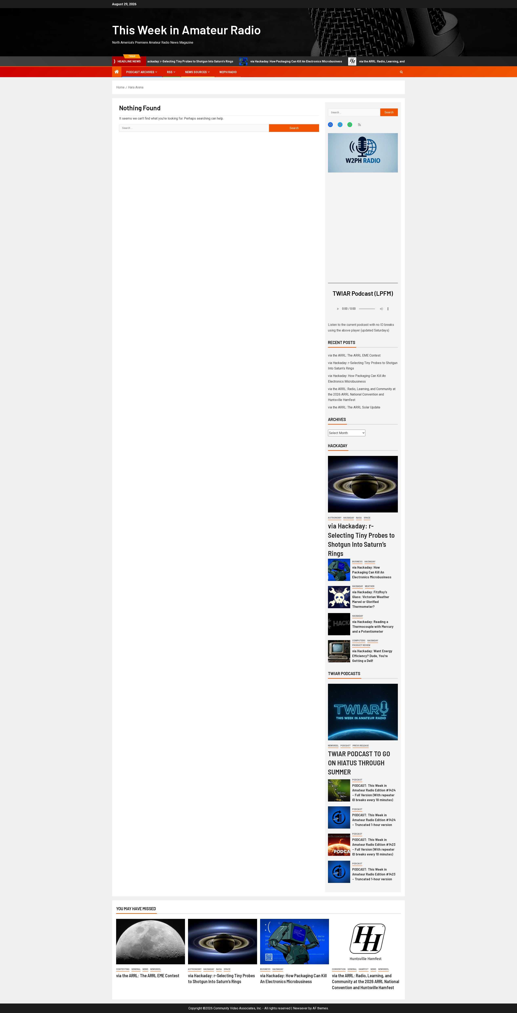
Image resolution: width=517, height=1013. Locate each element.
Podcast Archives (140, 72)
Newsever (300, 1008)
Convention (339, 969)
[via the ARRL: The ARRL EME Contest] (150, 941)
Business (357, 562)
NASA (359, 518)
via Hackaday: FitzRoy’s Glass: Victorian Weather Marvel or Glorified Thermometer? (370, 599)
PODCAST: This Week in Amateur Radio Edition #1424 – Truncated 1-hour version (374, 820)
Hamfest (364, 969)
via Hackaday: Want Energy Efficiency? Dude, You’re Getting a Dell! (372, 656)
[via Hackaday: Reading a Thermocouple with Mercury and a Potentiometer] (339, 624)
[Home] (117, 72)
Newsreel (333, 746)
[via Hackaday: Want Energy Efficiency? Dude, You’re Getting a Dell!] (339, 651)
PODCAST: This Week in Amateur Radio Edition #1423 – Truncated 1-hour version (373, 874)
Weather (369, 586)
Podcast (345, 746)
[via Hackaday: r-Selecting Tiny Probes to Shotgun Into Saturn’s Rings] (363, 484)
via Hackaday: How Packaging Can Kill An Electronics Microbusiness (265, 61)
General (136, 969)
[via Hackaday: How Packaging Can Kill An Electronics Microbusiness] (339, 570)
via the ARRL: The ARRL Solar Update (354, 407)
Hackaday (348, 518)
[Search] (401, 72)
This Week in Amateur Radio (186, 29)
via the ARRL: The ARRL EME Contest (354, 355)
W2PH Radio (228, 72)
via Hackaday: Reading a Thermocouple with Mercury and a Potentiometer (372, 626)
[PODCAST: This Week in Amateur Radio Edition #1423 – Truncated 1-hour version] (339, 872)
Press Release (361, 746)
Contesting (122, 969)
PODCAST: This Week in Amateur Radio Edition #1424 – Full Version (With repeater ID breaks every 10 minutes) (374, 792)
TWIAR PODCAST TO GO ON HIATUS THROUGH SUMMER (359, 762)
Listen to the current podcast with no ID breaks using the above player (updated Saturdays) (361, 327)
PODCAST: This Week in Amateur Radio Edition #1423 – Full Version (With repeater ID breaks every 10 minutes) (373, 846)
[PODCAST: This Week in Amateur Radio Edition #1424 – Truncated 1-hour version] (339, 817)
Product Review (361, 645)
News (145, 969)
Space (367, 518)
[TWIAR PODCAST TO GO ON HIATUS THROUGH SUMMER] (363, 712)
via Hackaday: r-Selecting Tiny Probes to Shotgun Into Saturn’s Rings (155, 61)
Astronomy (334, 518)
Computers (358, 641)
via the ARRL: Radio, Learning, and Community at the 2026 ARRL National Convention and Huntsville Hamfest (400, 61)
